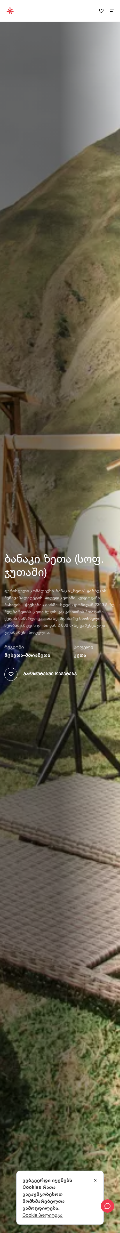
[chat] (107, 1206)
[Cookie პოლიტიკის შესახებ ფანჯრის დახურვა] (95, 1180)
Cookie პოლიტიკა (42, 1215)
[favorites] (101, 11)
